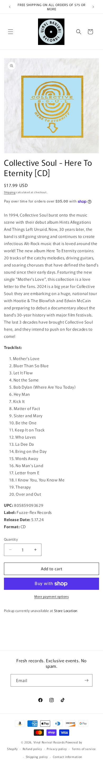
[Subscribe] (86, 680)
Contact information (67, 757)
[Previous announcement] (10, 7)
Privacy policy (57, 749)
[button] (10, 32)
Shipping (10, 192)
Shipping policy (37, 757)
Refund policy (32, 749)
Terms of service (84, 749)
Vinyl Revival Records (49, 742)
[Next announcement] (93, 7)
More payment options (51, 596)
